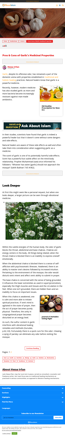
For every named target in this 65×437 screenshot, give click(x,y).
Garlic (5, 74)
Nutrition (19, 358)
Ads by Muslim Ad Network (32, 1)
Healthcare (22, 361)
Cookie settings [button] (6, 433)
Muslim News (13, 41)
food (5, 358)
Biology (27, 358)
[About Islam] (8, 5)
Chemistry (6, 361)
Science (22, 41)
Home (5, 41)
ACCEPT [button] (14, 433)
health (11, 358)
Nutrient (30, 361)
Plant (14, 361)
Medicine (41, 358)
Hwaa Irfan (13, 67)
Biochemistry (50, 358)
